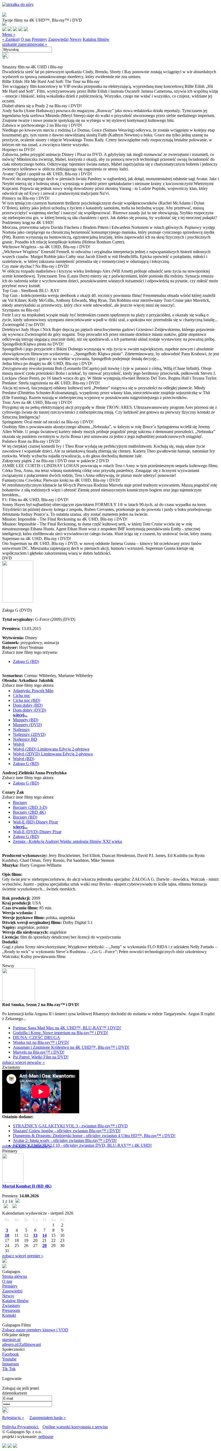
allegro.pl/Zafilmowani (21, 1344)
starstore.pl (11, 1339)
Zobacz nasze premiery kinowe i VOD (35, 1330)
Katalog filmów (96, 39)
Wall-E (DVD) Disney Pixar (37, 831)
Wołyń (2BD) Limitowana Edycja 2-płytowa (51, 749)
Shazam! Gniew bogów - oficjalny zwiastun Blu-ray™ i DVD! (66, 1130)
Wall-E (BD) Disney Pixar (35, 822)
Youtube (9, 1359)
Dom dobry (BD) (28, 705)
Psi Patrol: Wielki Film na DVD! (40, 1057)
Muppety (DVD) (27, 724)
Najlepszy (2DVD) (29, 734)
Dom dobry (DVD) (29, 710)
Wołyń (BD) (23, 758)
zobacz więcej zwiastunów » (26, 1146)
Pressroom (11, 1310)
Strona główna (14, 1276)
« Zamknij (11, 39)
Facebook (10, 1354)
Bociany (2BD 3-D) (30, 807)
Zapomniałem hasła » (47, 1417)
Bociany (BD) (25, 817)
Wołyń (18, 744)
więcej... (20, 715)
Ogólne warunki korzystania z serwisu (75, 1427)
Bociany (20, 802)
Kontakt (9, 1315)
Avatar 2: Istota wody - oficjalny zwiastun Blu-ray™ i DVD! (65, 1140)
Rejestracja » (13, 1417)
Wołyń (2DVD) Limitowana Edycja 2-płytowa (53, 754)
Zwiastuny (11, 1305)
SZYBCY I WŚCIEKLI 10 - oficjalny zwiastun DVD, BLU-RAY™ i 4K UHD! (82, 1145)
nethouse (45, 1436)
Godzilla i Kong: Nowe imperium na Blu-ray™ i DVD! (60, 1032)
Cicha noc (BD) (26, 700)
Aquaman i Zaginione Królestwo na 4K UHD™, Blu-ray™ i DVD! (71, 1047)
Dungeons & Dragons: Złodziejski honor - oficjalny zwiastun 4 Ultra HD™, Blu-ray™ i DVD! (94, 1135)
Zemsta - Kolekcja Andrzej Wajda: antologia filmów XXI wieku (67, 841)
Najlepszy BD (25, 739)
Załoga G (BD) (26, 661)
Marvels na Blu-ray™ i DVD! (38, 1052)
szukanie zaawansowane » (24, 44)
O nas (26, 39)
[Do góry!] (18, 4)
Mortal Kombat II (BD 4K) (26, 1186)
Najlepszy (21, 729)
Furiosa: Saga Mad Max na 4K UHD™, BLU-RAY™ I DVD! (67, 1028)
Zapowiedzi (58, 39)
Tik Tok (9, 1368)
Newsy (76, 39)
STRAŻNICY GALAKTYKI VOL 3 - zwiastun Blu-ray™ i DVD (70, 1126)
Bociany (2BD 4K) (29, 812)
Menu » (8, 34)
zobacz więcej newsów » (23, 1062)
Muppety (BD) (25, 720)
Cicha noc (21, 695)
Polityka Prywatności (20, 1427)
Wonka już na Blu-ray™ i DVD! (41, 1042)
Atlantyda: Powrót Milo (33, 690)
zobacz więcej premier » (22, 1256)
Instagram (10, 1364)
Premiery (39, 39)
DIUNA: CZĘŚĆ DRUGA (36, 1037)
